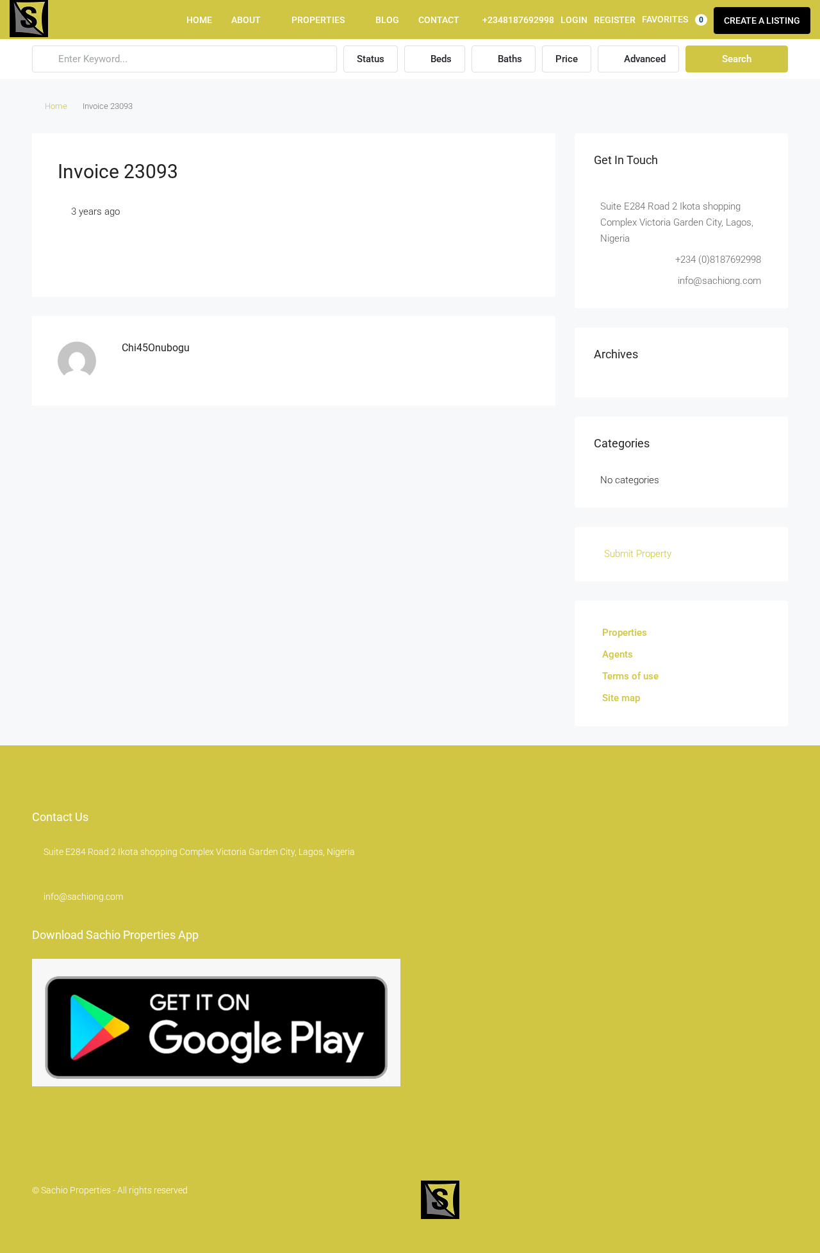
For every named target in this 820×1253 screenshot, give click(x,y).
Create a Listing (762, 20)
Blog (387, 20)
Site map (621, 698)
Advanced (643, 59)
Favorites (672, 19)
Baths (508, 59)
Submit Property (636, 554)
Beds (440, 59)
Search (736, 59)
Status (370, 59)
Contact (438, 20)
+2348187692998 (517, 20)
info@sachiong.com (83, 897)
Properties (318, 20)
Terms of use (630, 676)
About (246, 20)
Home (199, 20)
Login (574, 20)
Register (615, 20)
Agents (617, 654)
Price (566, 59)
